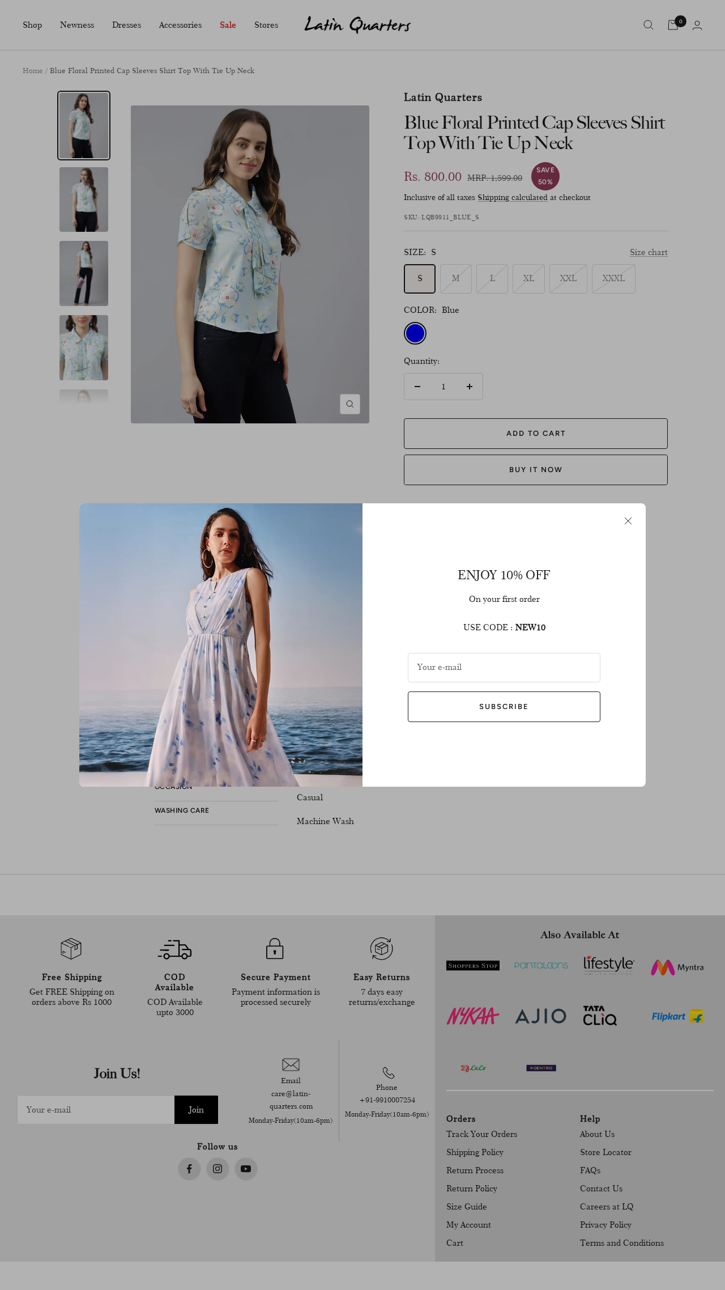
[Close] (628, 521)
